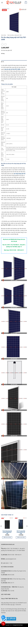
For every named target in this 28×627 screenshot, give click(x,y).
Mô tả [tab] (2, 61)
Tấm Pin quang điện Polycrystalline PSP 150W (21, 532)
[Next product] (2, 44)
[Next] (27, 529)
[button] (2, 2)
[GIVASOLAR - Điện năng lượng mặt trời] (14, 2)
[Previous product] (5, 44)
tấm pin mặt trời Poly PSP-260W (12, 69)
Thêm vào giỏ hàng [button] (7, 537)
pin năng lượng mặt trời (19, 173)
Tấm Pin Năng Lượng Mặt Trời (14, 35)
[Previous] (1, 529)
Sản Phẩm (3, 35)
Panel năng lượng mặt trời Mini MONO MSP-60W (7, 532)
